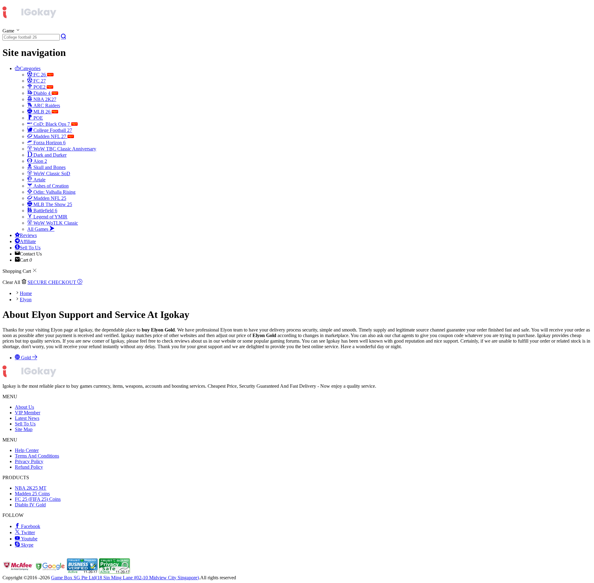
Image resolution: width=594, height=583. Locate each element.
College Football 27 (52, 130)
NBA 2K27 (44, 99)
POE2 (39, 87)
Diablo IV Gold (30, 504)
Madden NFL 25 (49, 198)
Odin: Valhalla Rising (53, 192)
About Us (24, 407)
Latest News (27, 418)
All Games (38, 229)
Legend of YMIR (49, 216)
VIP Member (27, 412)
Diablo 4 (42, 93)
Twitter (27, 532)
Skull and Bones (49, 167)
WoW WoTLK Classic (55, 223)
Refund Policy (29, 467)
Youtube (28, 538)
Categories (30, 68)
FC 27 (39, 80)
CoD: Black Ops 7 (51, 124)
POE (37, 117)
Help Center (27, 450)
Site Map (23, 429)
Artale (38, 179)
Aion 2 (39, 161)
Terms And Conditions (37, 455)
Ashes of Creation (50, 185)
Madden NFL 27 (49, 136)
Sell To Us (30, 247)
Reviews (28, 235)
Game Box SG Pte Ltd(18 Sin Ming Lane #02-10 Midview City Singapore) (125, 577)
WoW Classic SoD (51, 173)
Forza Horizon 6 (49, 142)
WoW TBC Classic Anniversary (64, 148)
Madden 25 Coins (32, 493)
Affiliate (28, 241)
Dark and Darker (49, 155)
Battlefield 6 (44, 210)
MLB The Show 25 (52, 204)
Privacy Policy (29, 461)
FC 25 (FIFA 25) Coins (38, 499)
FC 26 (39, 74)
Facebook (30, 526)
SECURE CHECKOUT (52, 282)
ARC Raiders (46, 105)
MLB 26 (42, 111)
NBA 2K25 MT (30, 488)
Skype (26, 544)
